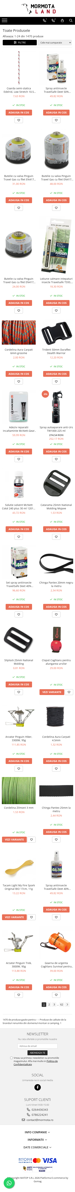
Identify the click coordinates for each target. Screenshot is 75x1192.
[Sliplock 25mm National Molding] (19, 640)
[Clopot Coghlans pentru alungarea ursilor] (56, 640)
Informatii (36, 1139)
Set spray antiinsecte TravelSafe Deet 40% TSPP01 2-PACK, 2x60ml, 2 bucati (18, 584)
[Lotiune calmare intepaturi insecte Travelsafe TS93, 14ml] (56, 245)
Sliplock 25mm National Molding (18, 661)
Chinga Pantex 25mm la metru (56, 809)
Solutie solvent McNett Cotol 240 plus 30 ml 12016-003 (19, 506)
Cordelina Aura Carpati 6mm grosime (19, 351)
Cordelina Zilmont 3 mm (18, 807)
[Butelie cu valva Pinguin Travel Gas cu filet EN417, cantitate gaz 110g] (19, 246)
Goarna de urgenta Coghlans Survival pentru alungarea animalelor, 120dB (56, 964)
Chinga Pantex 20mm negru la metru (56, 584)
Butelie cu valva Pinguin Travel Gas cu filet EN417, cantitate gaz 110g (18, 280)
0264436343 (39, 1109)
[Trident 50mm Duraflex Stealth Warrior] (56, 332)
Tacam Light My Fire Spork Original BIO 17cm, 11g (19, 887)
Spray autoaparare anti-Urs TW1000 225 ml (56, 429)
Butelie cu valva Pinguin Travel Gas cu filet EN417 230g (19, 177)
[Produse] (5, 21)
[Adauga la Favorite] (19, 120)
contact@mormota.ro (39, 1120)
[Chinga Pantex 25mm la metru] (56, 790)
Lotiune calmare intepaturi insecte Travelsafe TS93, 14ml (56, 280)
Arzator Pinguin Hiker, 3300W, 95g (18, 738)
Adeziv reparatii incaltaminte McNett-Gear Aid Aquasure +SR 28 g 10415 (19, 429)
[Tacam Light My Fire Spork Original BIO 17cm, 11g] (19, 865)
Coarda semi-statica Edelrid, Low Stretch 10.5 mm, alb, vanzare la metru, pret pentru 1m (18, 90)
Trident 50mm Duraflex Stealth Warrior (56, 351)
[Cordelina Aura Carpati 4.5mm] (56, 716)
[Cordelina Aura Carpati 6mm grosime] (19, 332)
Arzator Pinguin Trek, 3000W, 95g (19, 964)
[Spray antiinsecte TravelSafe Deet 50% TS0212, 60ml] (56, 68)
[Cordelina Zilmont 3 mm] (19, 790)
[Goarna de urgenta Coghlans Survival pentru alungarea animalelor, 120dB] (56, 942)
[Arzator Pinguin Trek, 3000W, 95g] (19, 942)
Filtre (21, 42)
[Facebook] (37, 1087)
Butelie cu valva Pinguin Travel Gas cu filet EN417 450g (56, 177)
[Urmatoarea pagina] (67, 1004)
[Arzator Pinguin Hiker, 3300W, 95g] (19, 716)
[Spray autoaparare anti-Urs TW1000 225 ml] (56, 407)
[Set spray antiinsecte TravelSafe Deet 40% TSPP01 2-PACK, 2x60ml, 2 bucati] (19, 562)
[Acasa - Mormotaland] (37, 8)
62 (61, 1004)
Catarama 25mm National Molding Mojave (56, 506)
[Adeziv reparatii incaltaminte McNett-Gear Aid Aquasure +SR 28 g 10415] (19, 407)
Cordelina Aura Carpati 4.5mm (56, 738)
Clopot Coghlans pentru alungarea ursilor (56, 661)
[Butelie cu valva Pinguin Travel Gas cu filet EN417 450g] (56, 150)
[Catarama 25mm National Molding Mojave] (56, 484)
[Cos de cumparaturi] (62, 20)
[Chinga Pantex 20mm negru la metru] (56, 562)
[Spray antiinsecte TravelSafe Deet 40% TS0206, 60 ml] (56, 865)
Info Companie (36, 1132)
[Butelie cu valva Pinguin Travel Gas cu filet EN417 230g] (19, 150)
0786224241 (39, 1115)
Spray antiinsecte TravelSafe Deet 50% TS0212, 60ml (56, 90)
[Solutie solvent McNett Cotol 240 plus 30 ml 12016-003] (19, 484)
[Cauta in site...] (71, 20)
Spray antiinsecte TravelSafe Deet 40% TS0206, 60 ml (56, 887)
